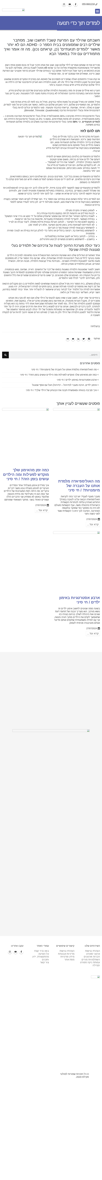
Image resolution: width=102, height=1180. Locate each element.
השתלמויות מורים (91, 959)
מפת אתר (69, 959)
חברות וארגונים (92, 956)
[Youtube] (70, 4)
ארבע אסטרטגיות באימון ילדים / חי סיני (77, 379)
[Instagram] (64, 4)
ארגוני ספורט (93, 954)
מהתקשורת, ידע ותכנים (40, 958)
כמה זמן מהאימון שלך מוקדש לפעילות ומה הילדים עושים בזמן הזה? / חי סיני (58, 374)
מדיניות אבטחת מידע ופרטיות (66, 955)
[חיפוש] (5, 355)
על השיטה (43, 954)
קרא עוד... (93, 524)
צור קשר (44, 962)
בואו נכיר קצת (41, 951)
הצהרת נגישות (92, 951)
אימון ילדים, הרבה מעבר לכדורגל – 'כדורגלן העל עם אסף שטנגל (64, 385)
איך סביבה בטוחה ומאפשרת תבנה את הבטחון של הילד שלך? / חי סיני (61, 390)
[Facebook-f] (75, 4)
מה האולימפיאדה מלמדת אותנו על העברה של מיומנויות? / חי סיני (64, 369)
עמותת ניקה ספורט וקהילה (90, 964)
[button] (97, 11)
